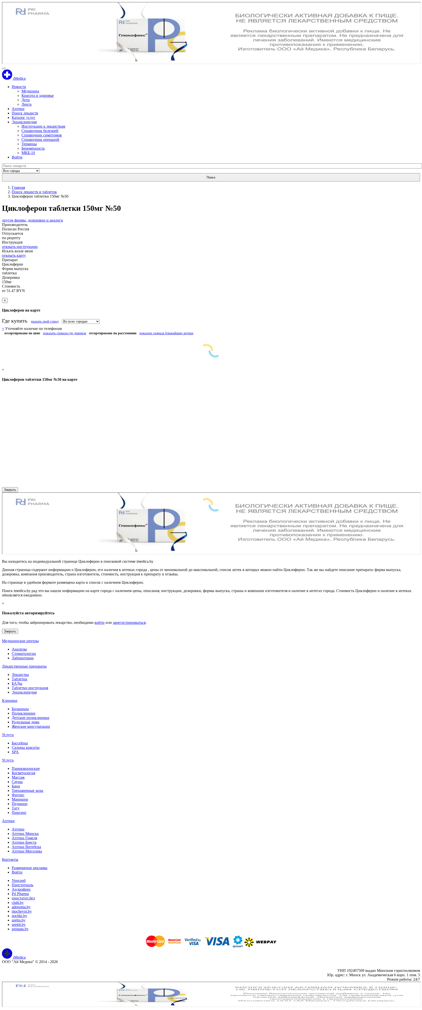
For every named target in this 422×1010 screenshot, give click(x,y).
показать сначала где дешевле (64, 333)
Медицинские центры (20, 641)
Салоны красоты (26, 747)
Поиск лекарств (25, 113)
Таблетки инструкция (30, 688)
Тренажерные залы (27, 790)
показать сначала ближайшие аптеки (166, 333)
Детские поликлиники (30, 718)
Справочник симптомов (41, 135)
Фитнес (18, 795)
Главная (18, 187)
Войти (17, 157)
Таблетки (19, 679)
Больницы (20, 709)
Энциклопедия (24, 122)
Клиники (9, 700)
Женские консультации (31, 726)
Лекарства (20, 675)
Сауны (17, 782)
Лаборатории (23, 658)
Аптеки (18, 109)
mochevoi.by (22, 911)
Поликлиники (23, 713)
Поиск (211, 177)
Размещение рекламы (29, 868)
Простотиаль (22, 885)
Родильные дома (25, 722)
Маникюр (20, 799)
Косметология (23, 773)
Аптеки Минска (25, 833)
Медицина (30, 91)
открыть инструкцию (20, 247)
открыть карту (14, 255)
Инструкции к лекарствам (43, 126)
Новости (19, 87)
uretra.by (18, 920)
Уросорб (19, 880)
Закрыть (10, 490)
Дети (25, 100)
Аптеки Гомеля (24, 838)
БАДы (17, 683)
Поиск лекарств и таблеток (34, 192)
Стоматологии (24, 653)
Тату (16, 808)
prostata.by (20, 929)
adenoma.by (21, 907)
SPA (15, 752)
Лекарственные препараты (24, 666)
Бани (16, 786)
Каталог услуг (23, 117)
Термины (29, 144)
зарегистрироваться (129, 622)
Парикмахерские (26, 768)
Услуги (8, 735)
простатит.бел (23, 898)
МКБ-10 (28, 153)
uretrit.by (19, 924)
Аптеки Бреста (24, 842)
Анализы (19, 649)
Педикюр (19, 804)
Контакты (10, 859)
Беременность (33, 148)
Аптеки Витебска (26, 847)
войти (100, 622)
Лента (26, 104)
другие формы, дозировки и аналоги (32, 220)
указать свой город (45, 321)
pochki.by (19, 916)
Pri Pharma (20, 894)
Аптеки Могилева (27, 851)
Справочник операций (40, 139)
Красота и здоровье (37, 95)
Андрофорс (21, 889)
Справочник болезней (39, 131)
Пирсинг (19, 812)
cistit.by (18, 902)
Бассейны (20, 743)
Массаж (18, 777)
